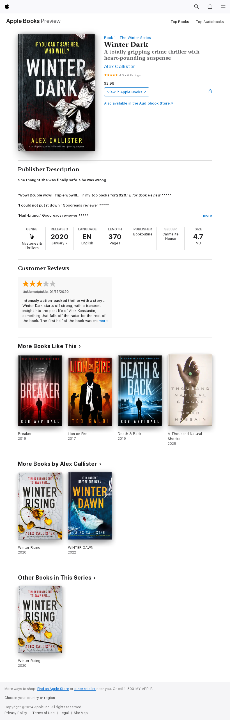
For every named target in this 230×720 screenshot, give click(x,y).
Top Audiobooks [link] (210, 22)
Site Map (81, 713)
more (207, 215)
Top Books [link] (180, 22)
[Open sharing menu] (210, 92)
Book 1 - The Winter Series (127, 38)
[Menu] (223, 6)
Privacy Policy (15, 713)
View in (124, 92)
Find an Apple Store (53, 689)
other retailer (85, 689)
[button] (196, 6)
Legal (64, 713)
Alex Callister (119, 66)
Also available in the (137, 103)
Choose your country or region (29, 698)
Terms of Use (43, 713)
